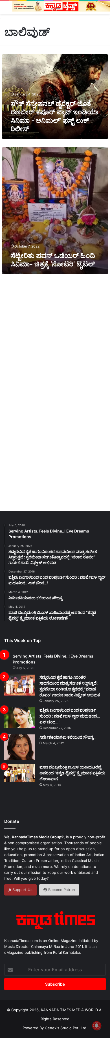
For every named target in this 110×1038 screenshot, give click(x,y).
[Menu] (7, 7)
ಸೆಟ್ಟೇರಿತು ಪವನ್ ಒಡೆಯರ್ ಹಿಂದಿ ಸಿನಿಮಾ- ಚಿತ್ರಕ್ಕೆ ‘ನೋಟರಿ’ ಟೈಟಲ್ (53, 259)
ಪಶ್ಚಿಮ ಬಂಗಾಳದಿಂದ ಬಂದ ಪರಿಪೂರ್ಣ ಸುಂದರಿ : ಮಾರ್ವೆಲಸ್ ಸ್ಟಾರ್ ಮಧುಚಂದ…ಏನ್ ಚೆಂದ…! (69, 716)
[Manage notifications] (96, 1025)
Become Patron (61, 889)
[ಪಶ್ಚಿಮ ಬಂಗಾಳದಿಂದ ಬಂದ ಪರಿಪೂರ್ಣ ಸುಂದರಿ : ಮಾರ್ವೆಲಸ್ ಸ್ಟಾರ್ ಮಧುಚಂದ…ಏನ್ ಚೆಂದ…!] (19, 717)
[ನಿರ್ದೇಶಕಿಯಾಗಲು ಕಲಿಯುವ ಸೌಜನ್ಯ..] (19, 747)
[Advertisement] (55, 334)
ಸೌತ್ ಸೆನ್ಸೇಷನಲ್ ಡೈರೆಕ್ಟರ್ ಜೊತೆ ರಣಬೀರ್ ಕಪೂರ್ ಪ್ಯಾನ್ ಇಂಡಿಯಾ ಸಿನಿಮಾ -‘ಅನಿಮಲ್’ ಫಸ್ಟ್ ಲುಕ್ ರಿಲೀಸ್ (54, 116)
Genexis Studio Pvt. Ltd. (66, 1028)
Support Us (21, 889)
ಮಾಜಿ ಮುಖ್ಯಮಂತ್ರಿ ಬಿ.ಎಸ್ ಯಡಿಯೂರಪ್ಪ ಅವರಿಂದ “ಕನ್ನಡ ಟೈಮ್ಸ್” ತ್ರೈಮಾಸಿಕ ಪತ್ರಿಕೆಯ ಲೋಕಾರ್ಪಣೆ (72, 773)
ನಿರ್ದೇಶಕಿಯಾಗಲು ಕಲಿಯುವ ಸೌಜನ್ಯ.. (67, 737)
